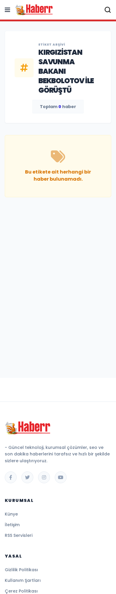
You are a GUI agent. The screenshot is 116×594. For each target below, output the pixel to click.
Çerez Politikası (21, 591)
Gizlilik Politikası (21, 570)
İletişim (12, 525)
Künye (11, 514)
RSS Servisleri (18, 535)
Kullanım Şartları (23, 580)
